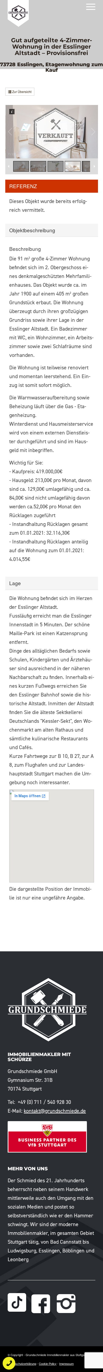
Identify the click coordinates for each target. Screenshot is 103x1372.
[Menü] (88, 6)
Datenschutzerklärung (22, 1363)
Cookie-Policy (48, 1363)
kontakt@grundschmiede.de (55, 1110)
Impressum (66, 1363)
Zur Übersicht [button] (21, 91)
